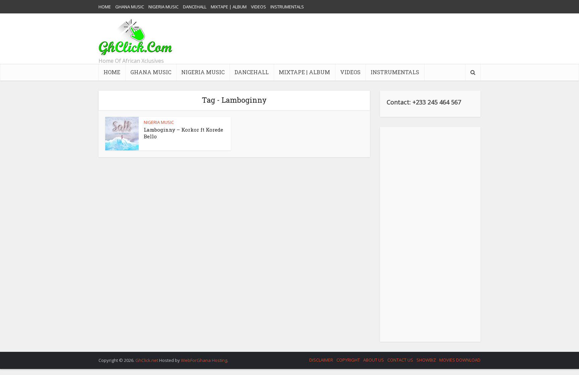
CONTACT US (400, 360)
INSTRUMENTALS (287, 7)
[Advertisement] (358, 39)
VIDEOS (258, 7)
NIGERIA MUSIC (163, 7)
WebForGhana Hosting (204, 360)
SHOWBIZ (426, 360)
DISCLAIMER (321, 360)
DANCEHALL (194, 7)
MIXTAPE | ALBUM (229, 7)
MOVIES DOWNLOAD (459, 360)
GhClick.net (147, 360)
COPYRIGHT (348, 360)
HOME (105, 7)
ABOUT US (373, 360)
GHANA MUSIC (129, 7)
